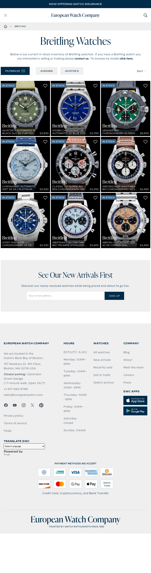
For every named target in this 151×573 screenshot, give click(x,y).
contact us (81, 58)
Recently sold (102, 367)
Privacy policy (13, 415)
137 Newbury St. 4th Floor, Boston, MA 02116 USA (22, 366)
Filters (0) (12, 71)
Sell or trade (101, 375)
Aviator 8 (72, 71)
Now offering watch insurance (75, 4)
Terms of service (15, 423)
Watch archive (103, 382)
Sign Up (114, 296)
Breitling (20, 26)
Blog (126, 352)
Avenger (46, 71)
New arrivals (102, 359)
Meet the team (133, 367)
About (127, 359)
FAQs (7, 430)
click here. (127, 58)
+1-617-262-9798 (16, 389)
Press (127, 382)
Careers (128, 375)
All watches (101, 352)
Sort (140, 71)
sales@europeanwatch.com (23, 394)
